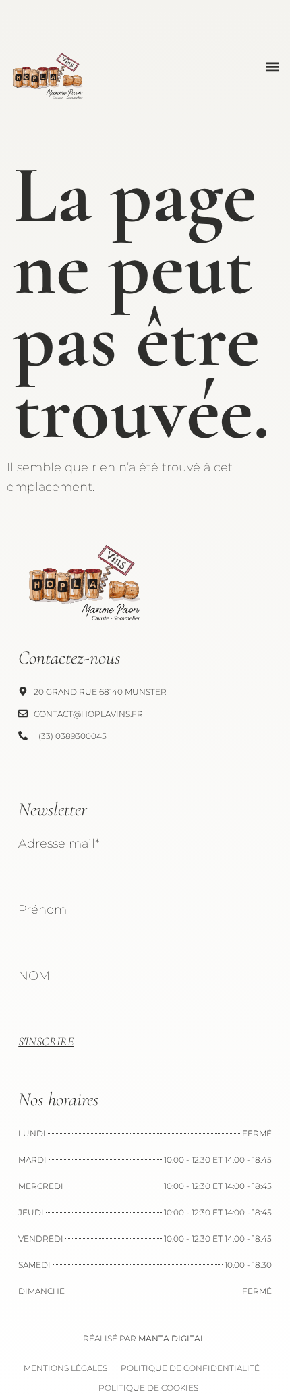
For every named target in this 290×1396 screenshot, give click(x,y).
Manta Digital (171, 1338)
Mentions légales (65, 1368)
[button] (272, 66)
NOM (34, 975)
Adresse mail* (59, 843)
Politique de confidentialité (190, 1368)
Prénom (42, 909)
